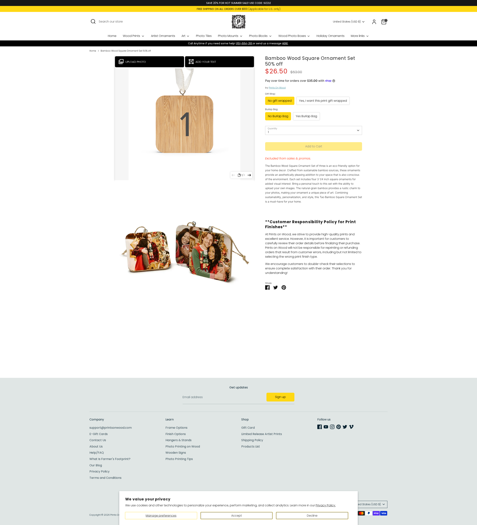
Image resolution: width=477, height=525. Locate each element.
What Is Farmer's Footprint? (109, 459)
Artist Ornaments (163, 36)
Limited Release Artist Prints (261, 434)
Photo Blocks (258, 36)
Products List (250, 446)
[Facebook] (319, 427)
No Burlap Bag (278, 116)
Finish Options (175, 434)
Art (183, 36)
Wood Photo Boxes (292, 36)
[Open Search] (93, 21)
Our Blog (95, 465)
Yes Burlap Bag (306, 116)
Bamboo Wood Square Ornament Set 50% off (126, 50)
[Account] (374, 22)
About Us (96, 446)
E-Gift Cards (98, 434)
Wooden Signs (175, 452)
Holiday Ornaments (331, 36)
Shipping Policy (252, 440)
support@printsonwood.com (110, 428)
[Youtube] (326, 427)
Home (112, 36)
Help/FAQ (96, 452)
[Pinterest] (338, 427)
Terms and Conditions (105, 478)
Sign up (280, 397)
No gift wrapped (280, 101)
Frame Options (176, 428)
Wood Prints (132, 36)
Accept (236, 515)
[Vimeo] (351, 427)
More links (358, 36)
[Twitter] (345, 427)
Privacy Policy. (326, 505)
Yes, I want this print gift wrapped (323, 101)
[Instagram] (332, 427)
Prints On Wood (277, 87)
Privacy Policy (99, 471)
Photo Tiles (204, 36)
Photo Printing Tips (179, 459)
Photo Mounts (228, 36)
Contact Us (97, 440)
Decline (312, 515)
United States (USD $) (347, 21)
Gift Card (248, 428)
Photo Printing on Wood (182, 446)
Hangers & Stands (178, 440)
